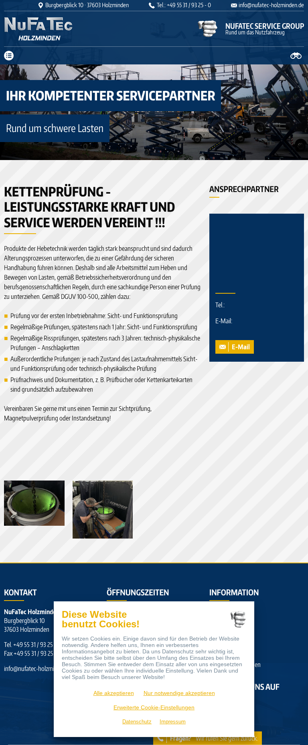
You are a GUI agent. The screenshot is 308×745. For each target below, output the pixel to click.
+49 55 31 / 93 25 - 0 (37, 645)
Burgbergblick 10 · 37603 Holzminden (87, 5)
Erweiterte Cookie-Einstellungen (154, 707)
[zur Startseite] (54, 28)
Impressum (173, 722)
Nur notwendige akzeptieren (179, 693)
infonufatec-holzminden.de (271, 5)
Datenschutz (137, 722)
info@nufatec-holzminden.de (39, 669)
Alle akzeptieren (113, 693)
